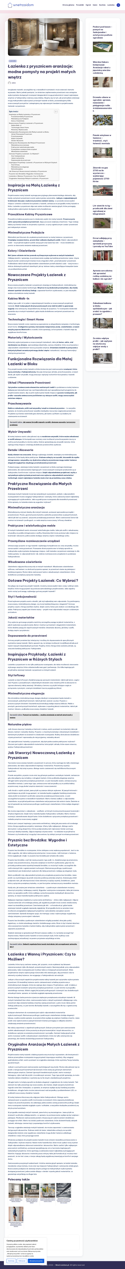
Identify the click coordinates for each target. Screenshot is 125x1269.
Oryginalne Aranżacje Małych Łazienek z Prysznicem (28, 178)
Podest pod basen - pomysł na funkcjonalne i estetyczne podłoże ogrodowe (102, 32)
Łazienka (12, 61)
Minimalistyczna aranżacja (20, 145)
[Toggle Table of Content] (55, 111)
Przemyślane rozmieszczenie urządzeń (24, 149)
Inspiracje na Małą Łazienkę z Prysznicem (24, 114)
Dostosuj (11, 1261)
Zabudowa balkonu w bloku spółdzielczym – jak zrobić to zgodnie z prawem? (102, 308)
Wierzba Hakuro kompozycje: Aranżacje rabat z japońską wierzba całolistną (101, 67)
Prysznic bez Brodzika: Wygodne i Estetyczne (26, 174)
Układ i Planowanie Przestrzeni (21, 134)
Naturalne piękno (17, 169)
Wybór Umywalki (16, 138)
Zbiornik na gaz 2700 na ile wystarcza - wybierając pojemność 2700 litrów (101, 174)
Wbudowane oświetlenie (19, 151)
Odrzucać (21, 1261)
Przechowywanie (17, 136)
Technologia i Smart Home (20, 127)
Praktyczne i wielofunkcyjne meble (22, 147)
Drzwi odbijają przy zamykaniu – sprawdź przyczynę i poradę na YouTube (103, 242)
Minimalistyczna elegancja (20, 167)
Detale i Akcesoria (17, 140)
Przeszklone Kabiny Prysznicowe (22, 116)
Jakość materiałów (17, 158)
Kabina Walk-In (16, 125)
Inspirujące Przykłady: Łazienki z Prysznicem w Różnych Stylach (33, 162)
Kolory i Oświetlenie (17, 121)
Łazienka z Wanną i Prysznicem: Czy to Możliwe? (27, 176)
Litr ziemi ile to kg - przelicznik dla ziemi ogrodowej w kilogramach (102, 209)
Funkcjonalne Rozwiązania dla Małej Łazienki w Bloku (29, 132)
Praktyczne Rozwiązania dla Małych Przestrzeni (27, 143)
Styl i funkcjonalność (18, 156)
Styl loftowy (15, 165)
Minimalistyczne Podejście (20, 119)
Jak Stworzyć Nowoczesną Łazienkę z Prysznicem (28, 171)
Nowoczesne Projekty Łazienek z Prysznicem (26, 123)
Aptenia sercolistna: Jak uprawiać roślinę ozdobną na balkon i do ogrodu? (103, 274)
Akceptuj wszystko (36, 1261)
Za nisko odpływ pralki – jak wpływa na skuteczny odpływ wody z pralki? (102, 343)
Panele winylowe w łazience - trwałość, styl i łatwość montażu (102, 139)
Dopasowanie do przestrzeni (20, 160)
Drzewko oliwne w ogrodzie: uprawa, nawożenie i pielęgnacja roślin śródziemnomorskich (102, 104)
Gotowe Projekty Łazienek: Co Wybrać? (24, 154)
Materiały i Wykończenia (19, 130)
